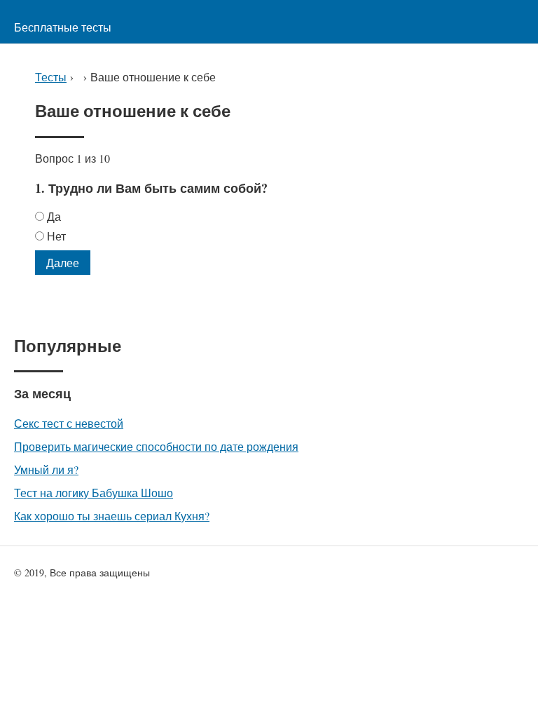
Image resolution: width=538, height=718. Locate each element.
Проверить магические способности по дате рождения (156, 446)
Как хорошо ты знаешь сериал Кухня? (111, 515)
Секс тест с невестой (68, 423)
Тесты (51, 76)
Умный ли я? (46, 469)
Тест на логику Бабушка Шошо (93, 492)
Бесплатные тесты (62, 27)
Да (54, 216)
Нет (56, 236)
